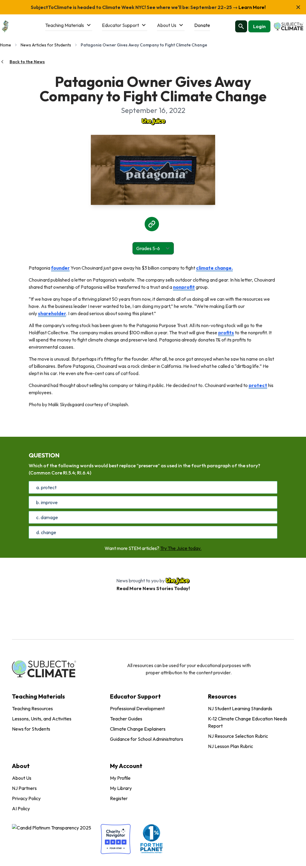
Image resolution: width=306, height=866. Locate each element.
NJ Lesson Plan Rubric (230, 746)
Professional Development (137, 708)
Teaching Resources (32, 708)
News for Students (31, 729)
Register (119, 798)
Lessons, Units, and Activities (41, 719)
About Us (21, 778)
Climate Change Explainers (138, 729)
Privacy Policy (26, 798)
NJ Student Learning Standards (240, 708)
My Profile (120, 778)
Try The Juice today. (180, 548)
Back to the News (27, 61)
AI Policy (21, 808)
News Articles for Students (46, 45)
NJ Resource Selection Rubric (238, 736)
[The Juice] (153, 121)
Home (5, 45)
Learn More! (252, 7)
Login (259, 26)
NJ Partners (24, 788)
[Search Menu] (241, 26)
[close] (298, 7)
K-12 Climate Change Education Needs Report (247, 722)
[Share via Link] (152, 224)
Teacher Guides (126, 719)
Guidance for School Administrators (146, 739)
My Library (121, 788)
